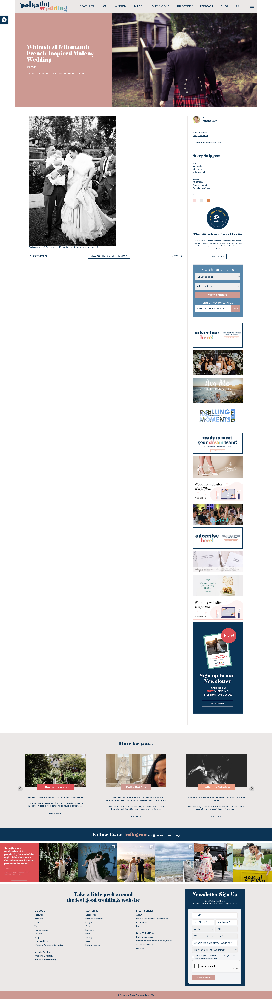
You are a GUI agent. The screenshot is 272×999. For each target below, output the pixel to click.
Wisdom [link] (121, 6)
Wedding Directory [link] (44, 956)
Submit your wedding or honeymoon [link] (154, 941)
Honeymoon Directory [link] (45, 959)
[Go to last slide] (20, 788)
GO (236, 308)
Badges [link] (140, 948)
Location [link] (89, 930)
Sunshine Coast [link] (202, 188)
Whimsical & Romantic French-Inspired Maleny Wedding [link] (65, 247)
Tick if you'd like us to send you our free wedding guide (215, 957)
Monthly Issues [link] (92, 945)
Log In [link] (139, 926)
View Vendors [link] (217, 295)
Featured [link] (87, 6)
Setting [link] (89, 937)
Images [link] (89, 922)
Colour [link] (88, 926)
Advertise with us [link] (144, 944)
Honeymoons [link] (160, 6)
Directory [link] (185, 6)
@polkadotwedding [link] (166, 835)
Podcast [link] (206, 6)
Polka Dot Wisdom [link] (216, 787)
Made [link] (138, 6)
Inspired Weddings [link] (39, 73)
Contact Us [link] (141, 922)
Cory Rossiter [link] (200, 135)
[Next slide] (251, 788)
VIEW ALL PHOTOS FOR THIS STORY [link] (109, 256)
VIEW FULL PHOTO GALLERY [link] (208, 142)
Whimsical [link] (199, 172)
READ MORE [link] (218, 256)
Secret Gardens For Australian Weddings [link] (55, 797)
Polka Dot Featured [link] (55, 787)
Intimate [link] (197, 166)
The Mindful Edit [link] (42, 941)
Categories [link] (90, 915)
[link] (4, 20)
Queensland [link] (200, 185)
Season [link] (88, 941)
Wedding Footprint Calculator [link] (49, 945)
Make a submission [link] (145, 937)
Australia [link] (198, 182)
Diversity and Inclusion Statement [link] (152, 918)
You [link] (104, 6)
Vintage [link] (197, 169)
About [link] (139, 915)
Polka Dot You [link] (136, 787)
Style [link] (87, 934)
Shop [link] (225, 6)
